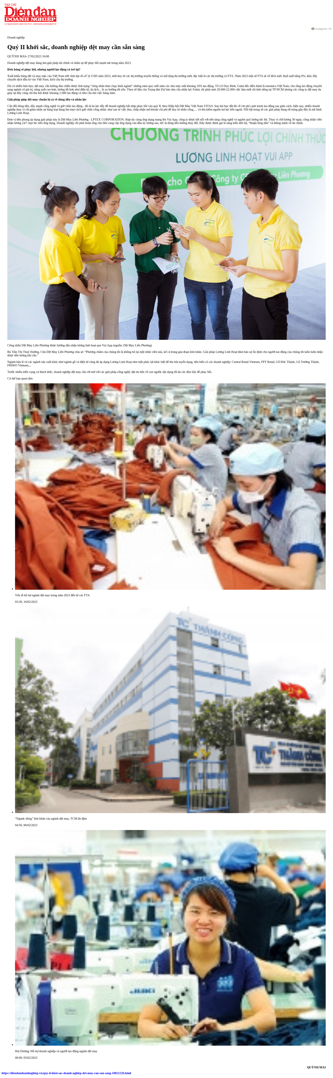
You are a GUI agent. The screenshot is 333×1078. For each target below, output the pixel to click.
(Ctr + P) (323, 29)
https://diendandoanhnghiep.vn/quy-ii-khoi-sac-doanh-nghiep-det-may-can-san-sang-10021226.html (66, 1073)
